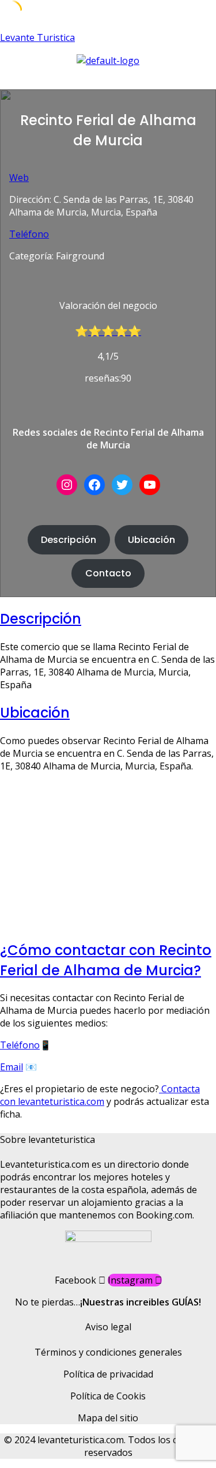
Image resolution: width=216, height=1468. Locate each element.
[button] (107, 78)
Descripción (68, 539)
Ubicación (151, 539)
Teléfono (29, 234)
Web (19, 177)
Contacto (108, 573)
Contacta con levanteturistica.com (100, 1095)
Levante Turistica (37, 37)
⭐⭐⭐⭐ (114, 331)
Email (11, 1067)
